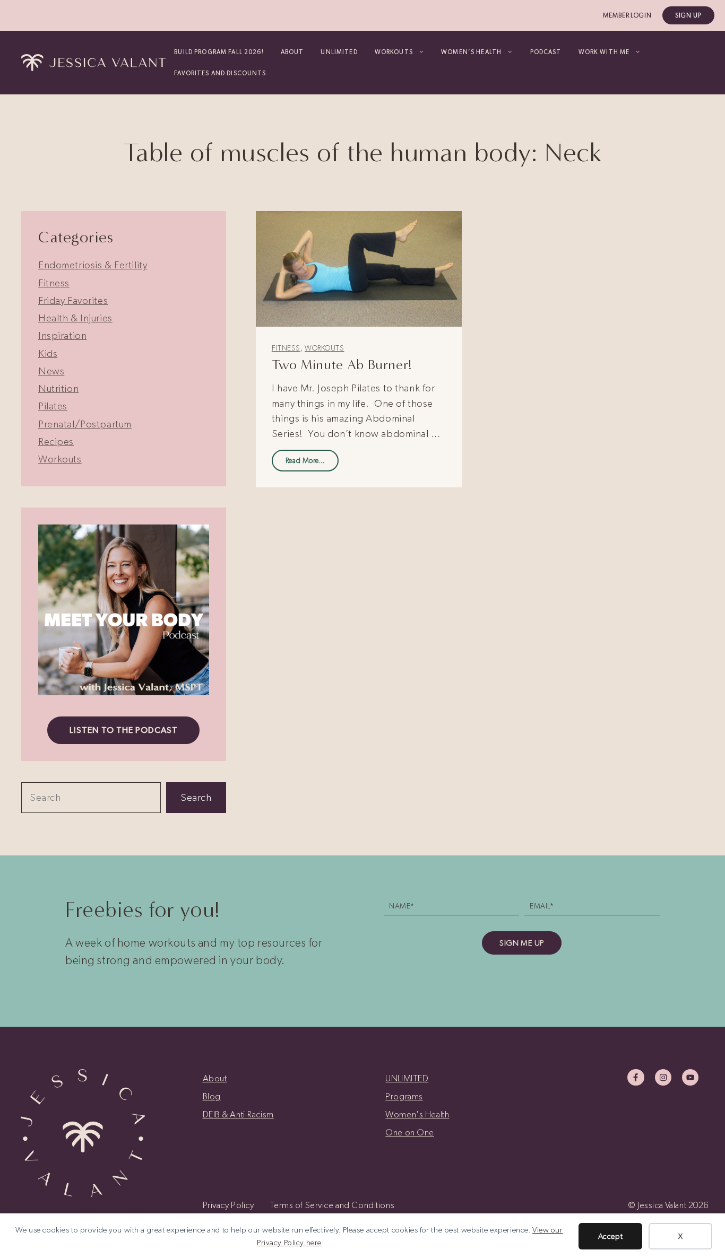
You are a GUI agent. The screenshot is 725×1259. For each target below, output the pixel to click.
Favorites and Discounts (220, 73)
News (51, 371)
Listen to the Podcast (123, 730)
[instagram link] (663, 1077)
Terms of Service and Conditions (332, 1205)
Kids (47, 353)
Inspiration (62, 335)
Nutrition (58, 388)
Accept (610, 1236)
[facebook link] (635, 1077)
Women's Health (417, 1114)
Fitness (286, 348)
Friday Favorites (73, 300)
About (292, 52)
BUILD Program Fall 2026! (218, 52)
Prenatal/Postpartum (85, 424)
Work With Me (604, 52)
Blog (212, 1096)
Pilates (52, 406)
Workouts (324, 348)
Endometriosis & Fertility (92, 265)
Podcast (546, 52)
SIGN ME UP (521, 943)
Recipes (56, 441)
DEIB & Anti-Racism (238, 1114)
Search (195, 797)
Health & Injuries (75, 318)
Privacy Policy (228, 1205)
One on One (409, 1132)
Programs (404, 1096)
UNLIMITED (339, 52)
